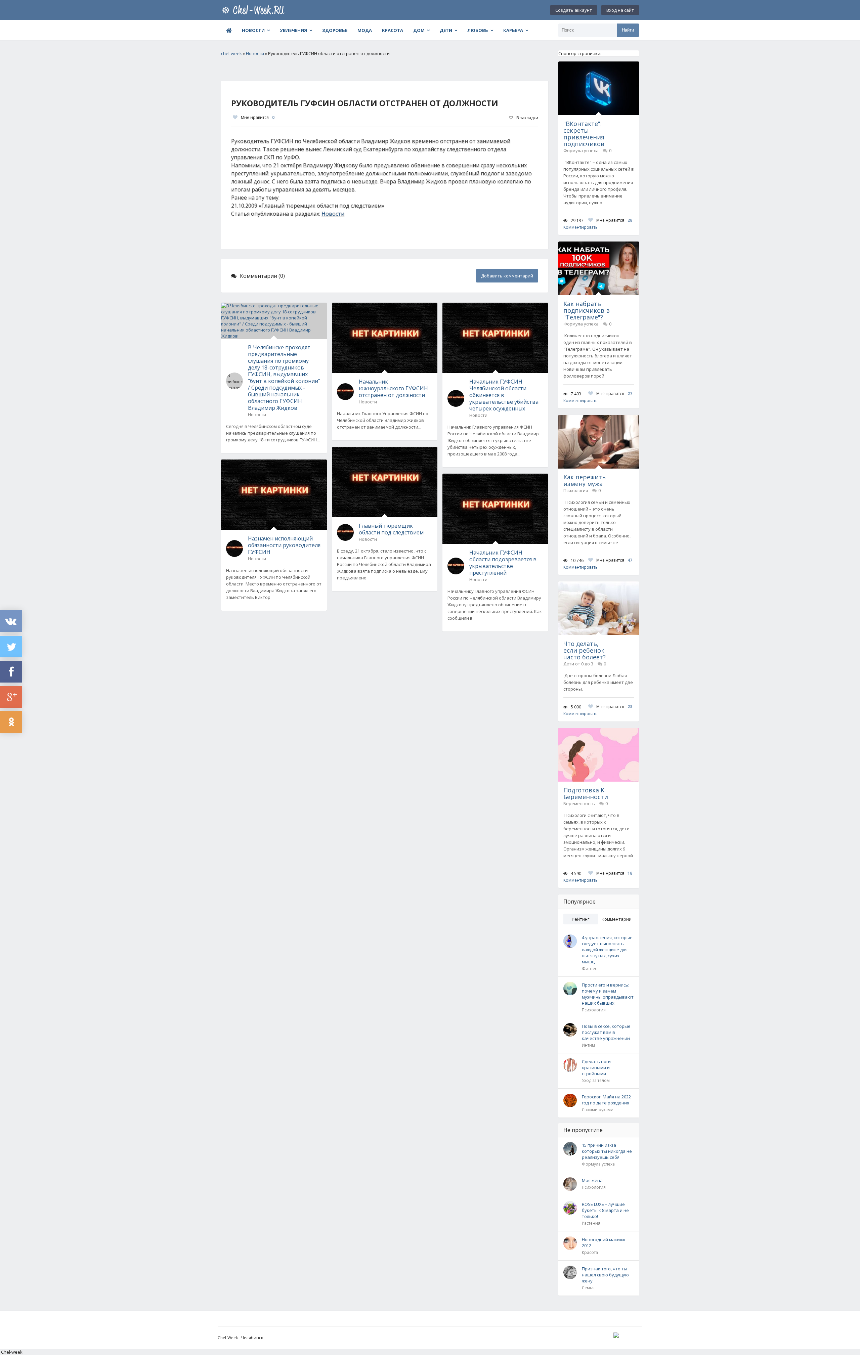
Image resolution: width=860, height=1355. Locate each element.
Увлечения (293, 30)
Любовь (477, 30)
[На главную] (254, 10)
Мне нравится (257, 117)
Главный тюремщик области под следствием (391, 529)
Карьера (513, 30)
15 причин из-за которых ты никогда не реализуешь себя (607, 1151)
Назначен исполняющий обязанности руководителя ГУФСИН (284, 545)
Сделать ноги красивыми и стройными (596, 1067)
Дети (446, 30)
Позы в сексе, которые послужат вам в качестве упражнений (606, 1032)
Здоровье (334, 30)
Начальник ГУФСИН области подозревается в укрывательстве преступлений (502, 562)
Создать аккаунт (573, 10)
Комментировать (580, 227)
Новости (253, 30)
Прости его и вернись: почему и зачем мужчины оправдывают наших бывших (608, 994)
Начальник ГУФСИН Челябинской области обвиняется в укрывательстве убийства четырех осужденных (504, 395)
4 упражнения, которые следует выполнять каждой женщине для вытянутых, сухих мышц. (607, 949)
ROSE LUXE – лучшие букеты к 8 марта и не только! (605, 1210)
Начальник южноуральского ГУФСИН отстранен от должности (393, 388)
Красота (392, 30)
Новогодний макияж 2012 (603, 1242)
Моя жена (592, 1180)
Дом (419, 30)
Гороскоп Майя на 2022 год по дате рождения (606, 1100)
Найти (628, 30)
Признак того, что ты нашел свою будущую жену (605, 1275)
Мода (364, 30)
